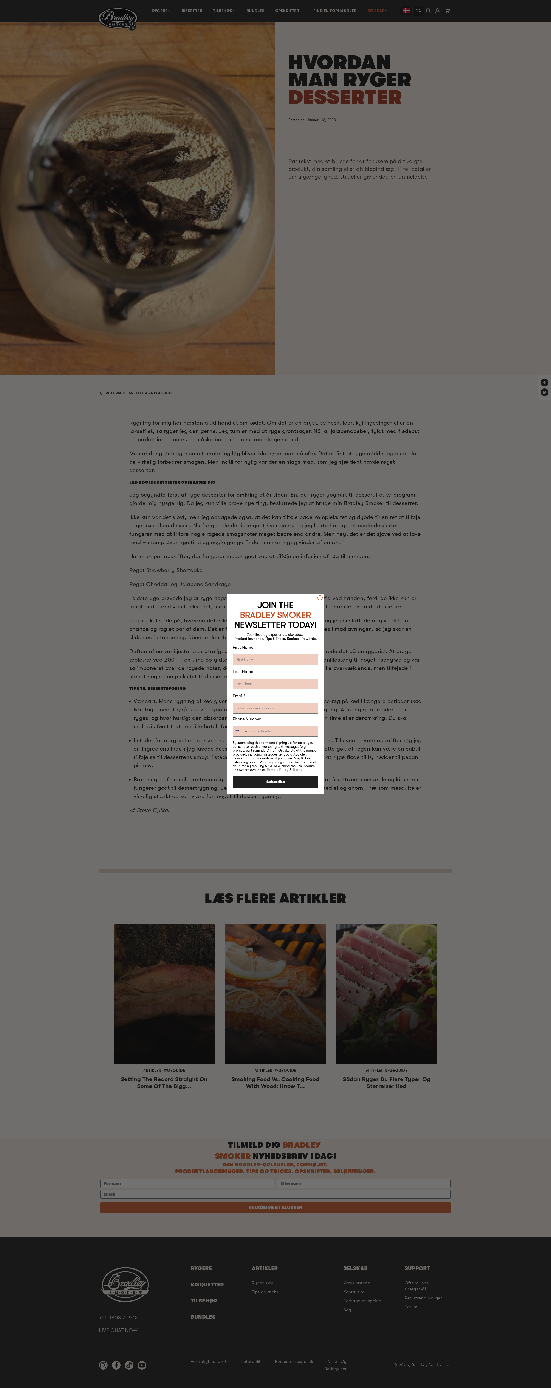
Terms (297, 770)
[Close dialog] (320, 598)
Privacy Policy (278, 770)
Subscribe (275, 782)
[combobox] (240, 731)
